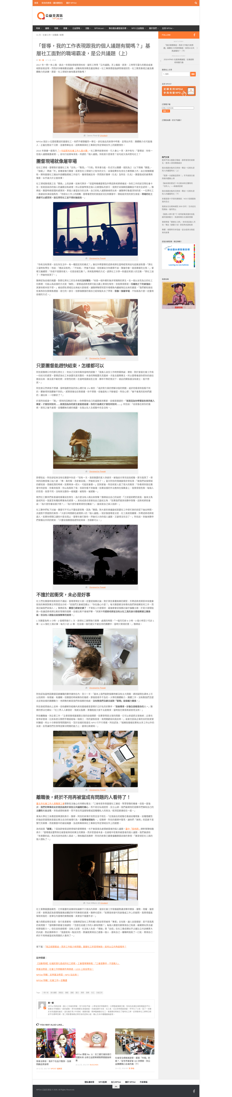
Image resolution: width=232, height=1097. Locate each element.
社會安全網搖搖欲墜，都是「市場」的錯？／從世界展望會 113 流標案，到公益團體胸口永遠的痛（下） (132, 1061)
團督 (66, 993)
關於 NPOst (71, 3)
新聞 (62, 35)
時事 (38, 28)
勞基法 (61, 993)
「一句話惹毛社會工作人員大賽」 (72, 151)
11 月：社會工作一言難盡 (47, 35)
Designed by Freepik (97, 258)
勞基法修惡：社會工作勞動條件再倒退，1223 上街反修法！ (65, 969)
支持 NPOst (167, 28)
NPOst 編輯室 (56, 1069)
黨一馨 (41, 60)
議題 (47, 28)
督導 (87, 993)
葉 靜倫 (131, 1068)
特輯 (56, 28)
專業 (82, 993)
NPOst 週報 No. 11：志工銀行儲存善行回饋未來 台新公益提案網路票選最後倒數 (93, 1057)
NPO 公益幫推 (137, 28)
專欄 (65, 28)
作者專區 (144, 1082)
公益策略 (76, 28)
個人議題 (53, 993)
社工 (92, 993)
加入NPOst (116, 1082)
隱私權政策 (89, 1082)
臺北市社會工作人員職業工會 (50, 803)
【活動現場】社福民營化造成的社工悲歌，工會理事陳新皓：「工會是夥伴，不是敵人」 (78, 963)
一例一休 (45, 993)
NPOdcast (99, 28)
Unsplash (103, 136)
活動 (87, 28)
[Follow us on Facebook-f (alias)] (194, 34)
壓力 (77, 993)
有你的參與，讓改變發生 (52, 3)
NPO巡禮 (103, 1082)
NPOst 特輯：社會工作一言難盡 (51, 980)
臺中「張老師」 (133, 829)
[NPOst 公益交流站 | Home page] (50, 16)
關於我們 (153, 28)
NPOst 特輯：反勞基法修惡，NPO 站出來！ (57, 975)
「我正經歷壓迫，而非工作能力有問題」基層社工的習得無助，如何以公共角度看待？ (86, 947)
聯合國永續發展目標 (117, 28)
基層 (72, 993)
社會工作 (99, 993)
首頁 (36, 3)
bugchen (94, 1065)
